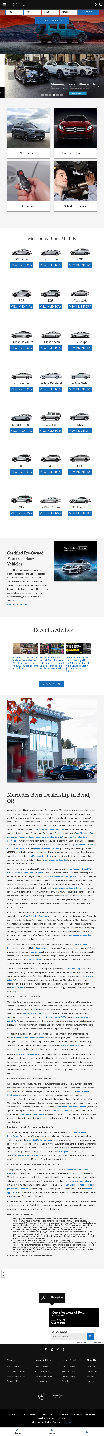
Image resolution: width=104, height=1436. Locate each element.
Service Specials (69, 1376)
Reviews (90, 1376)
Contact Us (92, 1371)
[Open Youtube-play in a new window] (52, 1349)
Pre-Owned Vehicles (16, 1371)
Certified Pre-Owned (16, 1376)
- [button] (3, 1275)
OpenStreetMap (97, 1342)
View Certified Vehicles (17, 604)
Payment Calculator (43, 1376)
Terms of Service (29, 1414)
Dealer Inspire (67, 1422)
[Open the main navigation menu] (4, 5)
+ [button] (3, 1272)
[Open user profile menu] (86, 1432)
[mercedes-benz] (15, 5)
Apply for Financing (43, 1371)
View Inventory (21, 265)
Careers (90, 1381)
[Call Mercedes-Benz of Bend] (100, 4)
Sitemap (52, 1414)
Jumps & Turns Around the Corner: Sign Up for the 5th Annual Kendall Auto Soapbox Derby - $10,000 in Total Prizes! (78, 664)
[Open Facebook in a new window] (46, 1349)
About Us (91, 1367)
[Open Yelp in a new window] (64, 1349)
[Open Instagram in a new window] (58, 1349)
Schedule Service (52, 20)
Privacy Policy (14, 1414)
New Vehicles (13, 1367)
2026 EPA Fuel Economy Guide (83, 1414)
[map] (95, 4)
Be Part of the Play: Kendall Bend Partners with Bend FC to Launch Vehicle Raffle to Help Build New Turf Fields (52, 663)
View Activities (51, 684)
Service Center (68, 1367)
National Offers (14, 1381)
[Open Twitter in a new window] (40, 1349)
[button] (42, 95)
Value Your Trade (42, 1381)
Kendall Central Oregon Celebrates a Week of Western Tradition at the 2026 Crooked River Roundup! (25, 663)
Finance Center (41, 1367)
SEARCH (88, 11)
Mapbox (87, 1342)
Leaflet (78, 1342)
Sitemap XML (63, 1414)
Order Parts (67, 1381)
